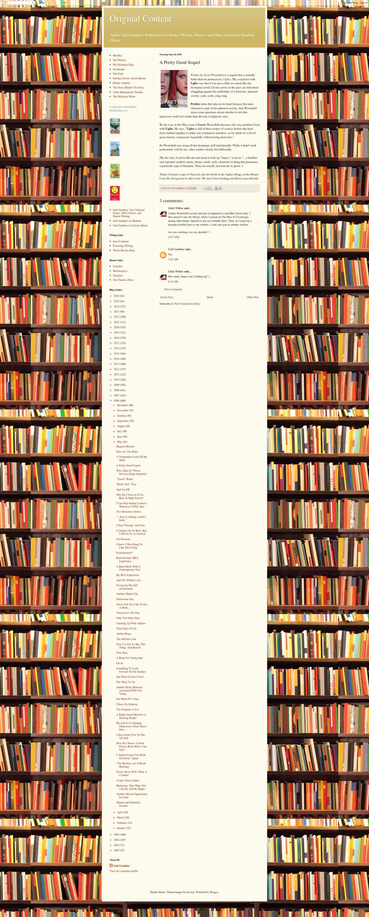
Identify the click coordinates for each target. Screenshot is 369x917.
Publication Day (125, 599)
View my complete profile (124, 871)
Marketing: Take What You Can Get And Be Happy (131, 787)
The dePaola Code (126, 639)
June (120, 436)
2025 (117, 301)
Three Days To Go (126, 628)
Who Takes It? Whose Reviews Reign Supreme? (131, 472)
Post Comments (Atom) (187, 303)
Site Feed (118, 73)
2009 (117, 385)
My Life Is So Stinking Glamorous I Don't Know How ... (131, 726)
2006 (117, 400)
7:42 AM (173, 259)
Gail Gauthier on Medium (127, 221)
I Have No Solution (127, 704)
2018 (117, 338)
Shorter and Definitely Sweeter (128, 804)
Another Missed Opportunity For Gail (131, 795)
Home (210, 297)
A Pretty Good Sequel (128, 465)
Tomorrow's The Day (128, 612)
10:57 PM (173, 237)
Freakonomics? (124, 552)
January (121, 828)
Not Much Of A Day (127, 699)
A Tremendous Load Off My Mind (131, 458)
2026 (117, 296)
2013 (117, 364)
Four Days (122, 652)
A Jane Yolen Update (127, 780)
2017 (117, 343)
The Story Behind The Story (128, 87)
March (121, 817)
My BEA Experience (127, 575)
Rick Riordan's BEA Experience (127, 559)
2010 (117, 379)
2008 (117, 390)
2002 (117, 850)
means (238, 157)
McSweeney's (120, 271)
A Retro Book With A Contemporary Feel (128, 568)
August (121, 426)
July (119, 431)
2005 (117, 834)
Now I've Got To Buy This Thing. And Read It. (130, 645)
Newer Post (166, 297)
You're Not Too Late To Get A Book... (131, 605)
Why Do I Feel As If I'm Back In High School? (129, 496)
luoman (191, 892)
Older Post (252, 297)
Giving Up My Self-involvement (127, 586)
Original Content (141, 18)
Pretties (195, 75)
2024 (117, 306)
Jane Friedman (121, 241)
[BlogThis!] (209, 188)
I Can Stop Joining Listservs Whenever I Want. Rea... (131, 504)
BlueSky (117, 55)
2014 (117, 358)
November (123, 410)
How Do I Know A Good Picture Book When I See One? (131, 746)
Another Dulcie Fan (127, 593)
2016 (117, 348)
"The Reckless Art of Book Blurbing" (131, 764)
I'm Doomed (123, 539)
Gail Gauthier (176, 249)
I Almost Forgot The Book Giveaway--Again (130, 756)
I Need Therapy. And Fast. (130, 525)
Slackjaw (118, 275)
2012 (117, 369)
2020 (117, 327)
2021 (117, 322)
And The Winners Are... (129, 580)
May (120, 442)
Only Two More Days (128, 618)
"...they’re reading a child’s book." (131, 518)
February (122, 823)
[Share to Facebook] (217, 188)
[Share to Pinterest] (220, 188)
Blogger (214, 892)
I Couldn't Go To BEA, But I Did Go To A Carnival (131, 532)
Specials (195, 174)
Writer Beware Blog (124, 250)
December (123, 405)
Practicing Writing (123, 245)
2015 (117, 353)
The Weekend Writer (124, 96)
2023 (117, 311)
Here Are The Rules (127, 451)
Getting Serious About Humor (129, 78)
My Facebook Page (123, 64)
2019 (117, 332)
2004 (117, 840)
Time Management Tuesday (128, 92)
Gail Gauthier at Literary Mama (130, 225)
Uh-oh (119, 663)
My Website (119, 60)
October (121, 415)
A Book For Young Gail (129, 658)
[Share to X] (213, 188)
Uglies (227, 79)
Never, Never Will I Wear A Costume (131, 773)
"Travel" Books (124, 479)
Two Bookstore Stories (128, 511)
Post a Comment (173, 289)
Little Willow (175, 208)
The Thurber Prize (123, 280)
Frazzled (117, 266)
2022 (117, 316)
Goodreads (119, 69)
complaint (243, 79)
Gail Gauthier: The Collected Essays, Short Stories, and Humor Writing (129, 213)
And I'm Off (123, 489)
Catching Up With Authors (130, 623)
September (123, 421)
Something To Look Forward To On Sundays (131, 669)
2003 (117, 845)
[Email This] (206, 188)
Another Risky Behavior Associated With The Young (129, 690)
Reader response (121, 83)
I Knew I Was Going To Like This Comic (129, 545)
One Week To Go (125, 682)
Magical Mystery (125, 446)
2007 (117, 395)
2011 (117, 374)
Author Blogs (123, 633)
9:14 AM (173, 281)
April (120, 812)
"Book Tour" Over (126, 484)
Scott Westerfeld (214, 75)
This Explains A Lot (127, 709)
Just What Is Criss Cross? (130, 677)
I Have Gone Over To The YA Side (130, 736)
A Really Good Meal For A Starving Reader (131, 716)
